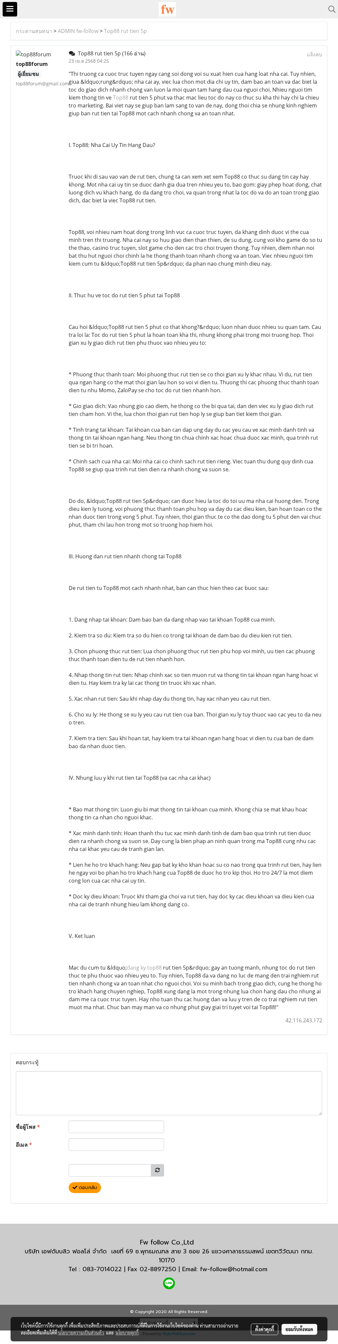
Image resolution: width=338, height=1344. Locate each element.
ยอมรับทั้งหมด (299, 1329)
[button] (329, 9)
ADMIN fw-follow (78, 31)
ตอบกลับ (87, 1187)
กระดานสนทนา (34, 31)
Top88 (120, 97)
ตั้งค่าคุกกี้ (264, 1329)
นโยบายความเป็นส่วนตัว (81, 1332)
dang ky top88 (144, 967)
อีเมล (24, 1144)
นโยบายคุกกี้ (127, 1332)
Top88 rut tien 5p (125, 31)
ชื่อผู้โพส (28, 1126)
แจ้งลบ (314, 54)
